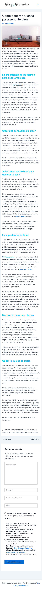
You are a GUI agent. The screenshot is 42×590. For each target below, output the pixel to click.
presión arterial (20, 216)
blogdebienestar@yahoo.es (23, 548)
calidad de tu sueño (26, 269)
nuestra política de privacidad (16, 552)
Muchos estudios (8, 257)
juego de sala (17, 85)
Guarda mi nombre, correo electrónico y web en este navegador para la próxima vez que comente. (20, 515)
